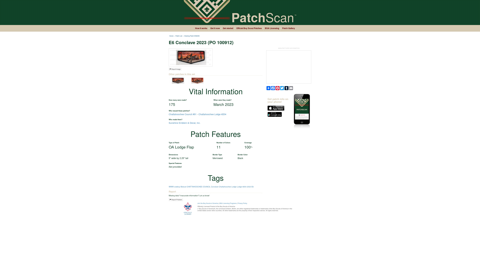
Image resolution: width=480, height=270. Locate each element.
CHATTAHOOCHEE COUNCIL (198, 186)
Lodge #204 (241, 186)
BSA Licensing (272, 28)
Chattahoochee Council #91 (182, 114)
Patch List (179, 36)
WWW (171, 186)
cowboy (177, 186)
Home (171, 36)
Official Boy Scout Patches (249, 28)
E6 (253, 186)
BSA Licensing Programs (228, 203)
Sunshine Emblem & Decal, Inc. (184, 122)
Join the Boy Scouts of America (207, 203)
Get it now (215, 28)
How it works (201, 28)
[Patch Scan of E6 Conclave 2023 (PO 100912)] (190, 57)
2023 (249, 186)
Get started (228, 28)
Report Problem (176, 199)
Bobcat (183, 186)
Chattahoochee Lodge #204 (212, 114)
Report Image (176, 69)
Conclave (214, 186)
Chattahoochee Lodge (227, 186)
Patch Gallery (288, 28)
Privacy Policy (242, 203)
